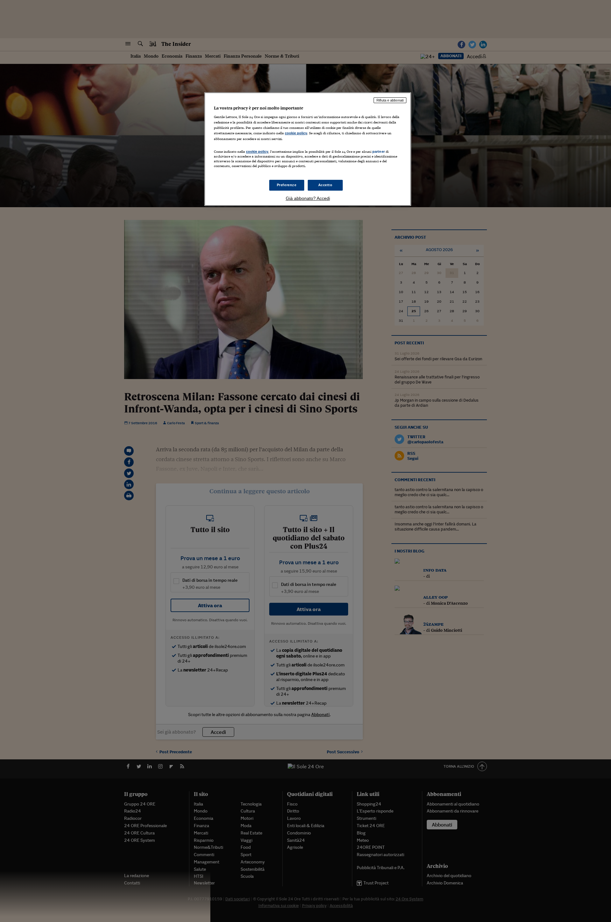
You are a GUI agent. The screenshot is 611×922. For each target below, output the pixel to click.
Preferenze (287, 185)
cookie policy (296, 133)
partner (378, 151)
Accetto (325, 185)
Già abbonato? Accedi (308, 198)
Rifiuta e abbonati (390, 100)
